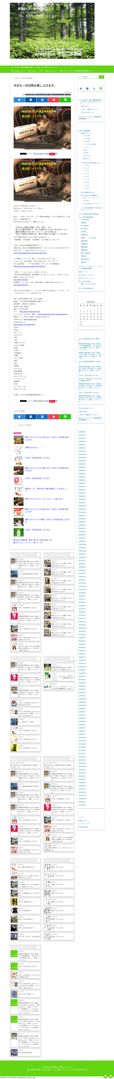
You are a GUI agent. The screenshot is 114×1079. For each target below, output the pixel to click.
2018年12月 (82, 699)
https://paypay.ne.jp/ (30, 319)
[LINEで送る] (40, 153)
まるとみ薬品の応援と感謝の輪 (89, 214)
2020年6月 (82, 641)
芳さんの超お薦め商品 (86, 288)
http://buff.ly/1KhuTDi (21, 280)
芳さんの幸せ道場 (84, 281)
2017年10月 (82, 744)
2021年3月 (82, 612)
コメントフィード (84, 824)
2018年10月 (82, 705)
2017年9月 (82, 747)
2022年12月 (82, 544)
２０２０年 (86, 171)
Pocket (46, 153)
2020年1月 (82, 657)
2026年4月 (82, 438)
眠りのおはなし (87, 155)
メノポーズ (86, 147)
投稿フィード (83, 820)
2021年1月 (82, 618)
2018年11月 (82, 702)
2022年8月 (82, 557)
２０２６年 (86, 188)
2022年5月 (82, 567)
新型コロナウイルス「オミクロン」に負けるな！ (44, 499)
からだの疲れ (86, 135)
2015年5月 (82, 782)
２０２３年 (86, 179)
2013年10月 (82, 798)
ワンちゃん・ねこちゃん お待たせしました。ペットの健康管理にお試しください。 (62, 678)
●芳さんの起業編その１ (25, 910)
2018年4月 (82, 724)
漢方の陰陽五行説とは (87, 192)
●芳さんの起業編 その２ (25, 902)
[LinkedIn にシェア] (34, 153)
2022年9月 (82, 554)
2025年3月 (82, 480)
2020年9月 (82, 631)
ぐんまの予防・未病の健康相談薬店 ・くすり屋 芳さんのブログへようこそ (34, 67)
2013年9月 (82, 802)
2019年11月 (82, 663)
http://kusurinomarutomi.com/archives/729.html (29, 266)
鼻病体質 (83, 262)
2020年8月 (82, 634)
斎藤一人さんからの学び (88, 284)
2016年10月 (82, 766)
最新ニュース (83, 272)
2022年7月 (82, 560)
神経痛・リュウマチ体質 (88, 238)
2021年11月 (82, 586)
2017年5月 (82, 760)
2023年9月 (82, 515)
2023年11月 (82, 509)
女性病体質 (84, 228)
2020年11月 (82, 625)
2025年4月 (82, 477)
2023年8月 (82, 519)
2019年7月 (82, 676)
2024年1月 (82, 502)
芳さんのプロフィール (86, 278)
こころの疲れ (86, 138)
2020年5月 (82, 644)
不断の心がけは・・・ (34, 447)
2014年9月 (82, 786)
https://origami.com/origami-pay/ (24, 324)
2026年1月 (82, 448)
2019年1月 (82, 696)
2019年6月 (82, 679)
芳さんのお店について (18, 71)
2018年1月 (82, 734)
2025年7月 (82, 467)
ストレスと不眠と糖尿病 (89, 144)
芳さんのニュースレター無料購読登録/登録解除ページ (76, 71)
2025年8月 (82, 464)
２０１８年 (86, 165)
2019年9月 (82, 670)
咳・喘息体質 (85, 225)
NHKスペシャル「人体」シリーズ (92, 197)
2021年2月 (82, 615)
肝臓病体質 (84, 244)
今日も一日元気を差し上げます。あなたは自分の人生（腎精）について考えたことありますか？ (28, 713)
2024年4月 (82, 493)
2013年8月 (82, 805)
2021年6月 (82, 602)
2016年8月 (82, 773)
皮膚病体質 (84, 235)
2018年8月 (82, 712)
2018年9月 (82, 708)
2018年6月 (82, 718)
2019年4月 (82, 686)
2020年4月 (82, 647)
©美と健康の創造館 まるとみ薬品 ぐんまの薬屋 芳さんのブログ (50, 1070)
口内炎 (85, 150)
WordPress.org (83, 827)
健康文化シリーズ (86, 133)
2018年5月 (82, 721)
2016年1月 (82, 776)
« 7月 (80, 325)
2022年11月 (82, 547)
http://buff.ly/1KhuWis (21, 285)
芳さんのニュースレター (58, 94)
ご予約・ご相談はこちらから (47, 71)
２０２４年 (86, 182)
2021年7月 (82, 599)
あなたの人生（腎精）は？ (26, 994)
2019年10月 (82, 667)
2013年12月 (82, 792)
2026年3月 (82, 441)
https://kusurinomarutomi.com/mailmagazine (52, 314)
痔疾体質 (83, 231)
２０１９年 (67, 94)
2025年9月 (82, 461)
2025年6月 (82, 470)
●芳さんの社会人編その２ (26, 928)
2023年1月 (82, 541)
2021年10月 (82, 589)
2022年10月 (82, 551)
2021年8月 (82, 596)
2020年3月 (82, 650)
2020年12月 (82, 621)
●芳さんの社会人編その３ (26, 919)
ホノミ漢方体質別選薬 (86, 217)
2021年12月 (82, 583)
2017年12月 (82, 737)
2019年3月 (82, 689)
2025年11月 (82, 454)
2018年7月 (82, 715)
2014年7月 (82, 789)
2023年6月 (82, 525)
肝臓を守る (86, 158)
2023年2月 (82, 538)
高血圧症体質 (85, 259)
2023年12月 (82, 506)
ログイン (81, 817)
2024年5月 (82, 490)
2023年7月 (82, 522)
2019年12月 (82, 660)
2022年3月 (82, 573)
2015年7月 (82, 779)
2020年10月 (82, 628)
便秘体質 (83, 222)
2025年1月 (82, 486)
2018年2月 (82, 731)
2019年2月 (82, 692)
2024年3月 (82, 496)
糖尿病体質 (84, 241)
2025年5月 (82, 473)
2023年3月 (82, 535)
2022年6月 (82, 564)
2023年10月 (82, 512)
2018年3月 (82, 728)
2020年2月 (82, 654)
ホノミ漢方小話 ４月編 (25, 722)
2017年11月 (82, 741)
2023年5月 (82, 528)
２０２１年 (86, 173)
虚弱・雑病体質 (85, 253)
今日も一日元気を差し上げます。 (38, 458)
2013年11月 (82, 795)
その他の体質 (85, 219)
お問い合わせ (32, 71)
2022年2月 (82, 576)
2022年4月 (82, 570)
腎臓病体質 (84, 250)
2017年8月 (82, 750)
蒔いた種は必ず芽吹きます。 (26, 867)
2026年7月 (82, 435)
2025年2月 (82, 483)
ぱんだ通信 (86, 200)
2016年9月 (82, 770)
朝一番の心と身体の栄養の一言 (43, 94)
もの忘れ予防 (86, 141)
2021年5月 (82, 605)
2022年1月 (82, 580)
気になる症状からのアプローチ (91, 203)
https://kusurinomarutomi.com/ (30, 311)
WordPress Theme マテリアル (61, 1067)
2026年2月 (82, 445)
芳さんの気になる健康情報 (89, 195)
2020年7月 (82, 638)
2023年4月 (82, 531)
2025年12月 (82, 451)
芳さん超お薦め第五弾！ (25, 1052)
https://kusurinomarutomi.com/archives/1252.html (30, 253)
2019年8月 (82, 673)
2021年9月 (82, 593)
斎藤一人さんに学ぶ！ (58, 867)
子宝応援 (85, 152)
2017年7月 (82, 753)
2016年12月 (82, 763)
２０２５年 (86, 185)
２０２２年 (86, 176)
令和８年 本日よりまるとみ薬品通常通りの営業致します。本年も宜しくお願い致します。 (28, 648)
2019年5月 (82, 683)
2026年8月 (82, 432)
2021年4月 (82, 609)
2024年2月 (82, 499)
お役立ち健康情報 (30, 94)
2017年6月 (82, 757)
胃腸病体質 (84, 247)
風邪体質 (83, 256)
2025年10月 (82, 457)
